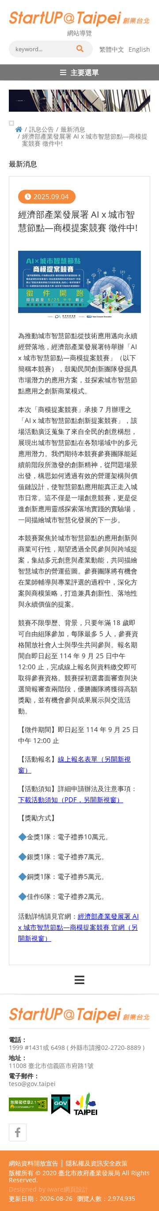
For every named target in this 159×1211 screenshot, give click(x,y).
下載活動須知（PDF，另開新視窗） (70, 799)
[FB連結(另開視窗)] (17, 1132)
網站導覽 (79, 33)
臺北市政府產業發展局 (89, 1173)
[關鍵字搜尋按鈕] (79, 49)
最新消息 (73, 129)
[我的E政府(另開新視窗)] (60, 1104)
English (139, 49)
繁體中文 (111, 49)
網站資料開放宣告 (33, 1163)
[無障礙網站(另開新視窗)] (28, 1104)
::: (11, 3)
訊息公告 (41, 129)
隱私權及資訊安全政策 (97, 1163)
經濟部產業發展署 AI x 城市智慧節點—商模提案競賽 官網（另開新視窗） (78, 927)
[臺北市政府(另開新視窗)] (85, 1104)
